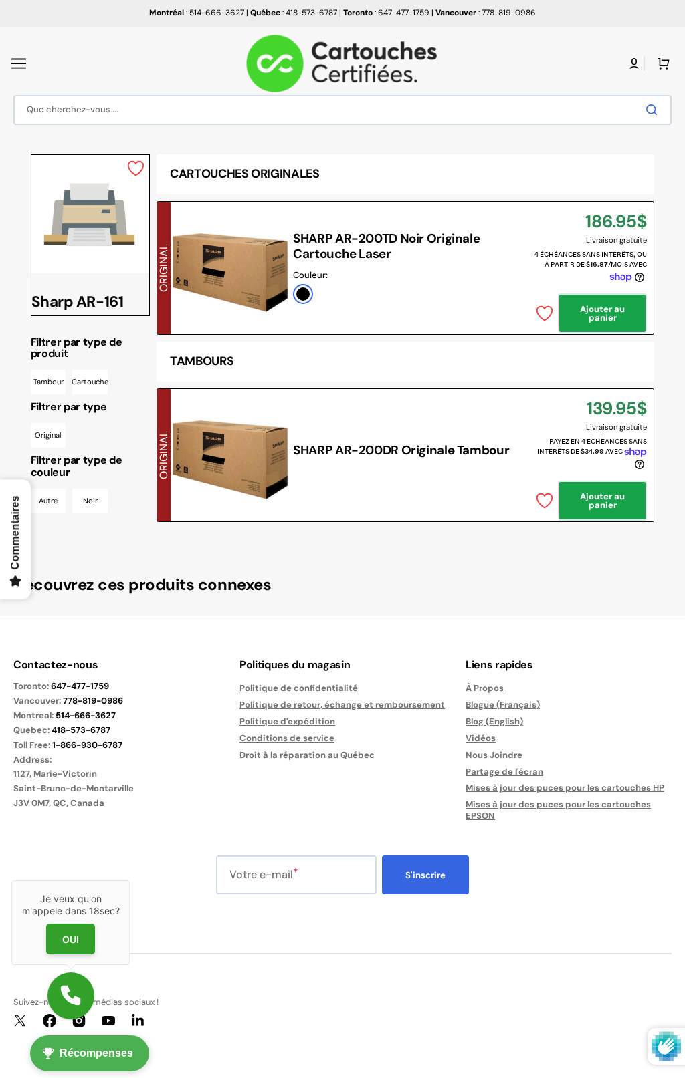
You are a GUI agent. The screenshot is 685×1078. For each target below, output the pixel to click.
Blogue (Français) (503, 704)
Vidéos (481, 738)
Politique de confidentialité (298, 688)
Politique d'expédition (287, 721)
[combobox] (342, 110)
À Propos (485, 688)
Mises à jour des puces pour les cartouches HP (565, 787)
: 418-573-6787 (293, 12)
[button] (18, 63)
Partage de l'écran (504, 771)
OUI (70, 939)
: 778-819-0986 (485, 12)
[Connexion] (634, 63)
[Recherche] (654, 109)
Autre (48, 500)
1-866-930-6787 (87, 745)
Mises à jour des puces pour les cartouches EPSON (558, 810)
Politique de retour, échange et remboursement (342, 704)
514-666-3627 (86, 715)
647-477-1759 (80, 686)
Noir (90, 500)
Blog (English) (494, 721)
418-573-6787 (81, 730)
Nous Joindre (494, 755)
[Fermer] (130, 880)
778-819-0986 (93, 700)
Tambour (48, 381)
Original (48, 435)
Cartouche (90, 381)
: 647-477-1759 (386, 12)
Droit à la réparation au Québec (307, 755)
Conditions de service (286, 738)
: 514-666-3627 (196, 12)
